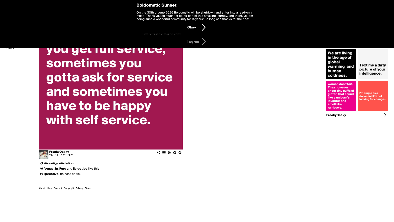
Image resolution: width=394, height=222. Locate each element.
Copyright (69, 188)
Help (49, 188)
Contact (58, 188)
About (42, 188)
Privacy (79, 188)
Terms (88, 188)
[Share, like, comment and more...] (341, 79)
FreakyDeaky (59, 152)
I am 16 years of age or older (161, 33)
